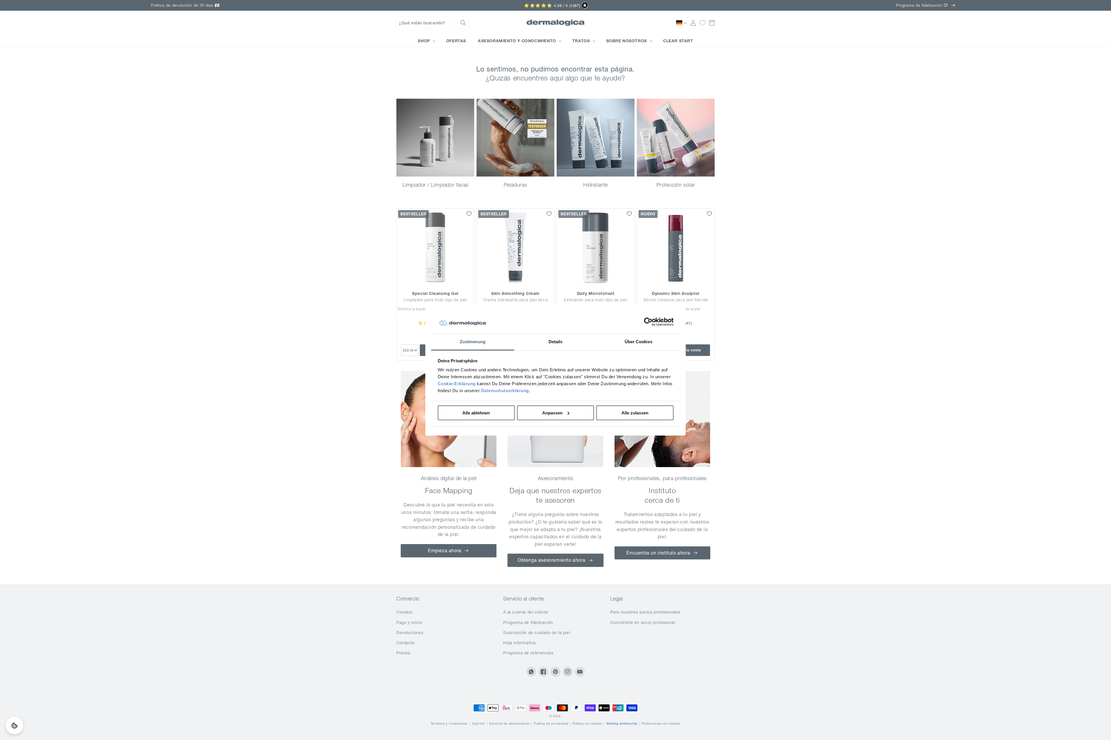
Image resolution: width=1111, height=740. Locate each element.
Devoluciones (409, 632)
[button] (432, 22)
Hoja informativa (519, 642)
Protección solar (675, 184)
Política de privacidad (551, 723)
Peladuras (515, 184)
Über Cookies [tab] (638, 341)
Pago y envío (409, 622)
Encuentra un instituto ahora (658, 553)
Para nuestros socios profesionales (645, 612)
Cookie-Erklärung (457, 383)
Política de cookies (587, 723)
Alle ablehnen (476, 412)
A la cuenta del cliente (525, 612)
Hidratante (595, 184)
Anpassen (552, 412)
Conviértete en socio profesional (642, 622)
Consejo (404, 612)
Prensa (403, 652)
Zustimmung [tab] (472, 341)
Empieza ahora (444, 550)
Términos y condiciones (449, 723)
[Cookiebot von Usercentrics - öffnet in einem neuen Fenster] (648, 322)
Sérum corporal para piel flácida (675, 299)
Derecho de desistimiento (509, 723)
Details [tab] (556, 341)
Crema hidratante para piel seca (515, 299)
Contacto (405, 642)
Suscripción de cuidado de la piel (536, 632)
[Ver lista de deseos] (702, 22)
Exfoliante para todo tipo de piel (596, 299)
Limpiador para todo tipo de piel (435, 299)
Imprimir (478, 723)
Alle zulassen (634, 412)
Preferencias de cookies (661, 723)
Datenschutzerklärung (505, 390)
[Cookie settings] (14, 725)
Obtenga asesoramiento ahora (551, 560)
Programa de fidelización (528, 622)
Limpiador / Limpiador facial (435, 184)
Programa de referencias (528, 652)
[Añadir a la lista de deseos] (469, 213)
